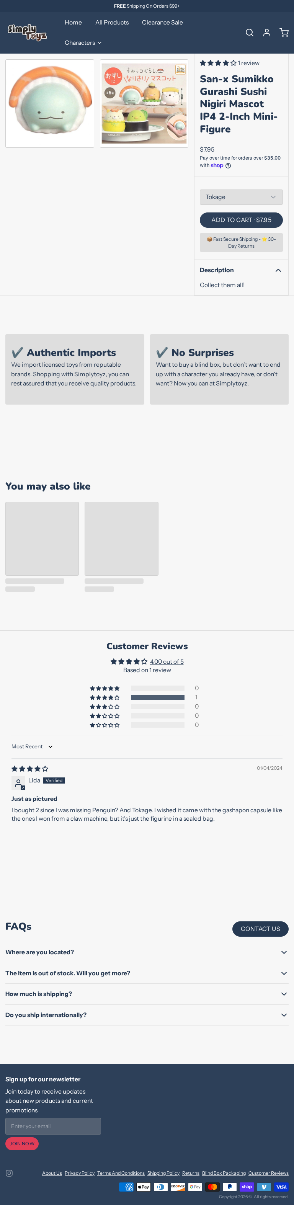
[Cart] (281, 32)
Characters (80, 42)
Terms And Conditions (121, 1173)
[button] (219, 63)
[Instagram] (9, 1173)
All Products (112, 22)
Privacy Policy (80, 1173)
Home (73, 22)
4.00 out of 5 (167, 661)
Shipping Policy (163, 1173)
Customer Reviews (268, 1173)
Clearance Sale (162, 22)
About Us (52, 1173)
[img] (29, 768)
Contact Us (260, 928)
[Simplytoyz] (28, 32)
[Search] (247, 32)
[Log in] (264, 32)
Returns (190, 1173)
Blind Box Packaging (224, 1173)
